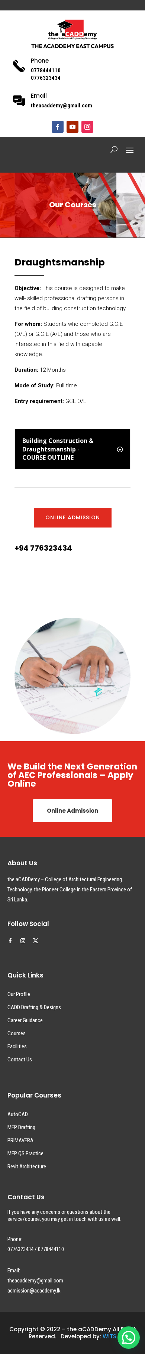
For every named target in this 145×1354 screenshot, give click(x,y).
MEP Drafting (21, 1127)
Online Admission (72, 517)
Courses (16, 1033)
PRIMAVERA (20, 1140)
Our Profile (18, 994)
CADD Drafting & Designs (34, 1007)
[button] (128, 1337)
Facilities (17, 1046)
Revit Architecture (26, 1166)
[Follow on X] (36, 941)
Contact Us (19, 1059)
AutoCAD (17, 1114)
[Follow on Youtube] (72, 127)
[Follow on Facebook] (58, 127)
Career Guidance (25, 1020)
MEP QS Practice (25, 1153)
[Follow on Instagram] (87, 127)
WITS (109, 1336)
